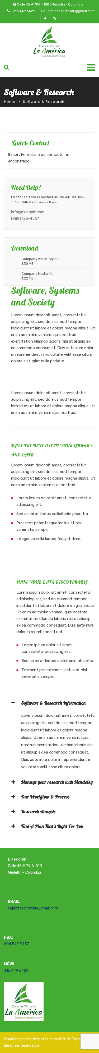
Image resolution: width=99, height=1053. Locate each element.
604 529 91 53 (16, 944)
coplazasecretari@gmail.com (71, 11)
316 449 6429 (23, 11)
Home (10, 101)
